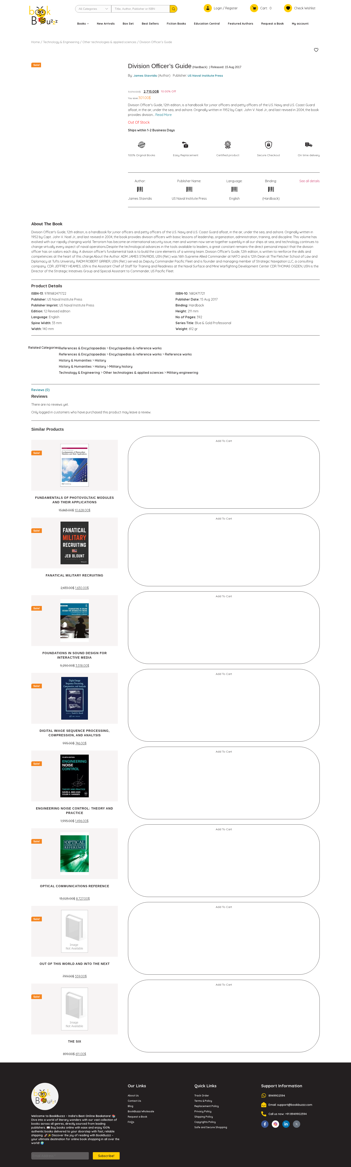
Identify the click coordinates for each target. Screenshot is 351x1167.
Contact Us (134, 581)
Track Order (201, 576)
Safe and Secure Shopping (210, 607)
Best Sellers (150, 23)
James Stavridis (145, 75)
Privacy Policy (202, 592)
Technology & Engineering (61, 42)
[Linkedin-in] (286, 604)
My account (300, 23)
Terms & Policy (203, 581)
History (100, 360)
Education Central (207, 23)
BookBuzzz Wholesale (141, 592)
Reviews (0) (40, 390)
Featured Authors (240, 23)
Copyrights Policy (205, 602)
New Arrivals (106, 23)
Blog (130, 586)
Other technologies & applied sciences (109, 42)
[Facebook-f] (265, 604)
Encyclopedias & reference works (135, 348)
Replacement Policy (206, 586)
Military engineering (182, 372)
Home (35, 42)
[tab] (175, 389)
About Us (133, 576)
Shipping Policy (203, 597)
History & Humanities (75, 360)
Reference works (178, 354)
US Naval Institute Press (205, 75)
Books (81, 23)
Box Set (128, 23)
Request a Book (272, 23)
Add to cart (58, 522)
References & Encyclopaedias (82, 348)
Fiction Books (176, 23)
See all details (309, 181)
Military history (120, 366)
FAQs (131, 602)
